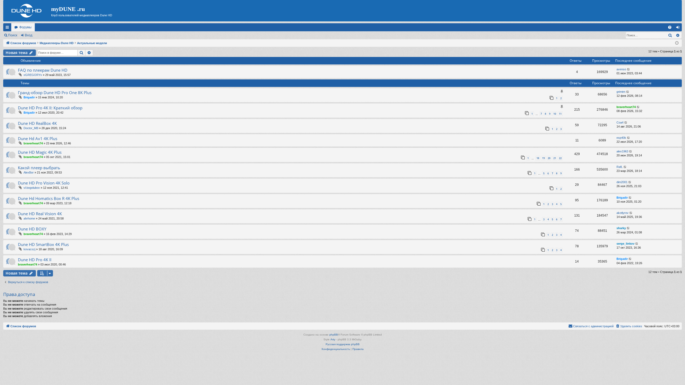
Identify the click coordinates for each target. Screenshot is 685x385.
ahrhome (29, 218)
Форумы (25, 27)
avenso (621, 69)
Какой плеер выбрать (39, 167)
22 (560, 158)
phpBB (333, 334)
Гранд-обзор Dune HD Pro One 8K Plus (55, 92)
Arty (332, 339)
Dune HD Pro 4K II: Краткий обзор (50, 107)
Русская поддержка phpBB (343, 344)
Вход (28, 35)
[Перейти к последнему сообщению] (628, 69)
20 (549, 158)
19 (543, 158)
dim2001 (621, 182)
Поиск (12, 35)
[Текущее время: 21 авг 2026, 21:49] (677, 43)
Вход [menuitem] (679, 28)
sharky (621, 228)
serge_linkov (625, 243)
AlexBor (29, 172)
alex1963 (622, 151)
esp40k (621, 137)
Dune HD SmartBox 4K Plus (43, 244)
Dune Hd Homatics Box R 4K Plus (48, 198)
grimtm (620, 91)
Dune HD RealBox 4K (37, 123)
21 (554, 158)
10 (554, 114)
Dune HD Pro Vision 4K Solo (44, 183)
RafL (619, 166)
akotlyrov (622, 212)
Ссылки (8, 28)
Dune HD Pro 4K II (34, 259)
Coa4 (619, 122)
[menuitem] (670, 27)
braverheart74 (626, 107)
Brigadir (29, 97)
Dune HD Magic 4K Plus (40, 152)
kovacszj (29, 249)
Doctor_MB (31, 128)
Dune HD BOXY (32, 229)
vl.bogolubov (32, 187)
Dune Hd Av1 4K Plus (37, 138)
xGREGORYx (33, 74)
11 (560, 114)
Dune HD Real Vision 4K (40, 213)
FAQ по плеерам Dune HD (42, 70)
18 (537, 158)
